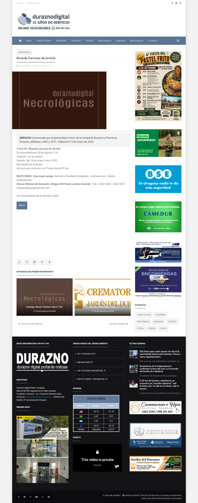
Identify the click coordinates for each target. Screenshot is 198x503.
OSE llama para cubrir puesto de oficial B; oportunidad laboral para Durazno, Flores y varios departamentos (160, 354)
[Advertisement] (74, 234)
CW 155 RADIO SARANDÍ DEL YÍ (91, 370)
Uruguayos (159, 321)
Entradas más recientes (32, 324)
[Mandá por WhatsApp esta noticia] (20, 262)
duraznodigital (25, 66)
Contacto (20, 3)
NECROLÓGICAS (33, 3)
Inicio (29, 40)
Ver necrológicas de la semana (37, 195)
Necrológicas (104, 40)
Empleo (152, 328)
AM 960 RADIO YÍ (85, 362)
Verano (163, 328)
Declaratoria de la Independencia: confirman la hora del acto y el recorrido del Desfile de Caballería (159, 369)
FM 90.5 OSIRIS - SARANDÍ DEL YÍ (92, 379)
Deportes (120, 40)
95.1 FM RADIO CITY (86, 354)
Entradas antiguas (117, 324)
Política (89, 40)
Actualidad (61, 40)
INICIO (22, 205)
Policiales (76, 40)
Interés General (44, 40)
